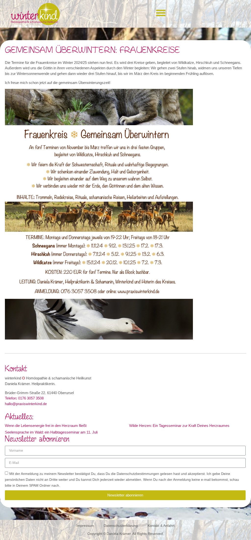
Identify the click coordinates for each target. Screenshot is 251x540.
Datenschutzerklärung (121, 526)
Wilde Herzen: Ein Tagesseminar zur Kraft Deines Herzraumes (179, 425)
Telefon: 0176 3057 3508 (24, 398)
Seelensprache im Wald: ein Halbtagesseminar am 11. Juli (51, 432)
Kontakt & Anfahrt (161, 526)
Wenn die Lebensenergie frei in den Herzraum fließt (46, 425)
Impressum (85, 526)
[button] (160, 12)
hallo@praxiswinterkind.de (26, 404)
